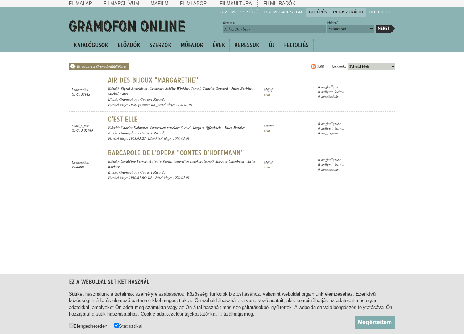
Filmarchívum (121, 3)
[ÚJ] (271, 45)
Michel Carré (118, 93)
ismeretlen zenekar (164, 127)
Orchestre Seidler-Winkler (169, 88)
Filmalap (80, 3)
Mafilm (159, 3)
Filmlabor (193, 3)
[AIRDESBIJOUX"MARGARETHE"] (153, 80)
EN (381, 12)
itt (220, 314)
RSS (224, 12)
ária (267, 94)
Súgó (253, 12)
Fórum (269, 12)
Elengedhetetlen (90, 326)
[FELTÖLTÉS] (296, 45)
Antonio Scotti (160, 161)
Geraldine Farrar (134, 161)
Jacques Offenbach (206, 127)
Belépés (318, 12)
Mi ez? (237, 12)
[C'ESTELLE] (123, 119)
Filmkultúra (236, 3)
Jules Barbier (241, 88)
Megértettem (375, 322)
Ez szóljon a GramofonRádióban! (101, 66)
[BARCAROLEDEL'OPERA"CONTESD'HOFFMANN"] (176, 153)
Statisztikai (130, 326)
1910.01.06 (137, 177)
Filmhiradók (279, 3)
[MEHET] (385, 29)
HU (372, 12)
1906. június (139, 104)
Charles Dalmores (134, 127)
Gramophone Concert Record (141, 99)
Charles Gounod (215, 88)
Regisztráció (348, 12)
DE (389, 12)
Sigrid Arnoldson (134, 88)
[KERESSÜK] (246, 45)
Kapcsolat (291, 12)
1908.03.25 (137, 138)
